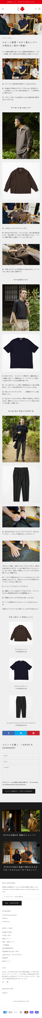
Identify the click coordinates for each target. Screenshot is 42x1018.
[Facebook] (3, 982)
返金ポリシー (6, 961)
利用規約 (5, 958)
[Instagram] (7, 982)
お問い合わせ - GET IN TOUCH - (12, 955)
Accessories (5, 921)
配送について (6, 939)
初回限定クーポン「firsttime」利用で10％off (21, 2)
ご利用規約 (5, 945)
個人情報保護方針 (7, 948)
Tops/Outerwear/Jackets (9, 915)
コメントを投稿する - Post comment (18, 791)
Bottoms (5, 918)
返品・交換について (8, 942)
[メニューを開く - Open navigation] (3, 9)
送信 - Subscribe (12, 903)
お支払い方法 (6, 935)
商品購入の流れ (7, 932)
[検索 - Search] (36, 9)
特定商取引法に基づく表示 (10, 951)
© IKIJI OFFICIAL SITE (21, 1001)
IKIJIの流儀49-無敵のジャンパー (19, 835)
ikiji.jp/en (4, 993)
